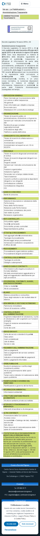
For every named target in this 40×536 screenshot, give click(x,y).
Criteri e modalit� (11, 286)
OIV (5, 188)
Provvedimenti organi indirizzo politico (18, 251)
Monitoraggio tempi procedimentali (17, 240)
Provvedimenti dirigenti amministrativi (18, 254)
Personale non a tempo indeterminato (18, 174)
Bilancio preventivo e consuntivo (16, 295)
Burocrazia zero (10, 107)
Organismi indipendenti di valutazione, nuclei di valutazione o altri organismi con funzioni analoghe (21, 319)
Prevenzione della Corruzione (15, 415)
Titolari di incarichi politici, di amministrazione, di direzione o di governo (20, 117)
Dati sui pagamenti (11, 350)
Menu (24, 4)
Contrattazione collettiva (13, 183)
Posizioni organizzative (13, 169)
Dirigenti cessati (10, 163)
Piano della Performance (13, 205)
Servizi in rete (9, 344)
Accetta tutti (11, 524)
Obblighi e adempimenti (13, 262)
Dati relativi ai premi (11, 213)
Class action (8, 337)
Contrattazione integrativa (14, 186)
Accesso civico (9, 418)
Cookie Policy (20, 519)
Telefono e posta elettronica (15, 132)
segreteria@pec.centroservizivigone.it (22, 495)
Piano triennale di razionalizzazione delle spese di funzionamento (19, 428)
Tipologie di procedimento (14, 238)
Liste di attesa (9, 341)
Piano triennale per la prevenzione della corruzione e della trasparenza (19, 99)
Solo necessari (27, 524)
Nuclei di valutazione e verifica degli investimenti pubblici (18, 367)
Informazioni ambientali (13, 392)
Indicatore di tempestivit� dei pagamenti (19, 357)
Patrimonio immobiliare (13, 306)
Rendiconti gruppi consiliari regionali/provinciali (14, 126)
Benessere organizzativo (13, 215)
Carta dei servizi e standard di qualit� (18, 334)
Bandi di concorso (11, 195)
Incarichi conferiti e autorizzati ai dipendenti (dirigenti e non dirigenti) (21, 180)
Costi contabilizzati (11, 339)
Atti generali (8, 103)
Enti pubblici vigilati (11, 221)
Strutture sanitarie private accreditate (18, 401)
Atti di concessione (11, 289)
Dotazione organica (11, 172)
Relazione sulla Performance (15, 208)
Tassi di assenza (10, 177)
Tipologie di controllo (12, 260)
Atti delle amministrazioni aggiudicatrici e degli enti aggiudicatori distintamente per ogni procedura (19, 275)
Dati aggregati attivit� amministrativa (18, 235)
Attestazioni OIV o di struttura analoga (19, 110)
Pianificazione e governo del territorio (18, 386)
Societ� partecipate (12, 224)
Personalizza (10, 530)
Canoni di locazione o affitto (15, 308)
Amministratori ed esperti (13, 143)
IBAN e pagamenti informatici (15, 360)
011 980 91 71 (21, 488)
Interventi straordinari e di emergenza (18, 409)
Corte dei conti (9, 328)
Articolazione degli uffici (13, 129)
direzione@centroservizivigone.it (20, 491)
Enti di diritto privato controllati (16, 226)
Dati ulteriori (8, 425)
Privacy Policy (29, 516)
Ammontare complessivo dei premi (17, 210)
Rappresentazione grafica (14, 229)
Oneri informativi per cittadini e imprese (19, 105)
